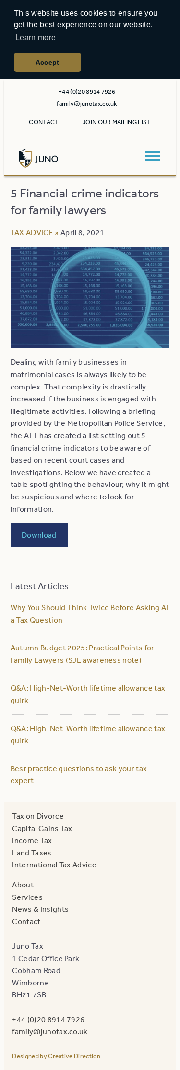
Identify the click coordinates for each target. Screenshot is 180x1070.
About (23, 884)
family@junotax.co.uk (87, 103)
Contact (44, 122)
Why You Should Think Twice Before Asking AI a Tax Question (89, 614)
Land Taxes (31, 852)
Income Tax (32, 840)
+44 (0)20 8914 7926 (48, 1019)
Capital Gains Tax (42, 828)
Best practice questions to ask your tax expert (79, 775)
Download (39, 535)
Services (27, 897)
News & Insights (40, 909)
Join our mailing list (117, 122)
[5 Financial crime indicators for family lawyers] (90, 342)
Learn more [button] (35, 37)
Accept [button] (48, 62)
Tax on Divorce (37, 816)
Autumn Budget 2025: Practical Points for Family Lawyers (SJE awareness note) (83, 654)
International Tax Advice (54, 864)
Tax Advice (32, 232)
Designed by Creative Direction (56, 1056)
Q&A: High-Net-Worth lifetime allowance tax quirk (88, 694)
